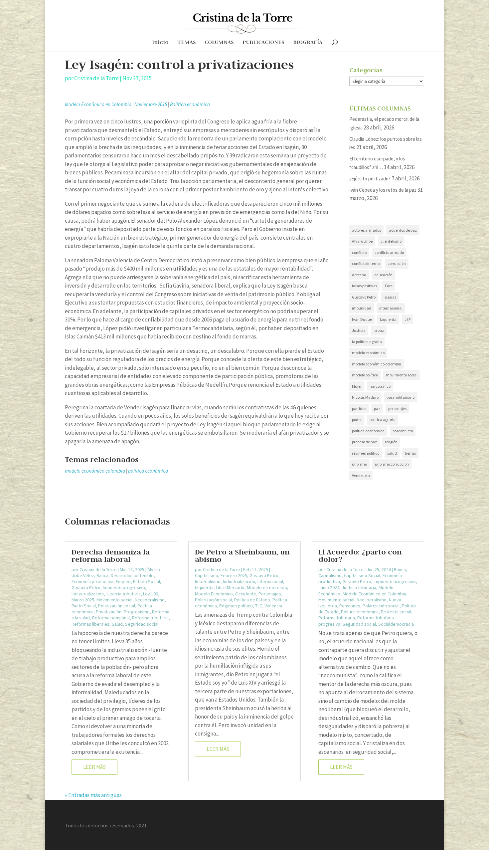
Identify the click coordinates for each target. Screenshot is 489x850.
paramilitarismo (400, 397)
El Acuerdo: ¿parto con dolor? (360, 555)
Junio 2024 (328, 587)
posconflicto (403, 430)
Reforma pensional (111, 618)
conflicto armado (389, 252)
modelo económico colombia (95, 471)
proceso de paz (364, 441)
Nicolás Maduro (365, 397)
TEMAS (186, 43)
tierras (410, 453)
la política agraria (367, 341)
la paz (379, 330)
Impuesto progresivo (124, 587)
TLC (258, 606)
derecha (359, 274)
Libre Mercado (230, 587)
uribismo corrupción (392, 464)
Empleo (123, 581)
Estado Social (146, 581)
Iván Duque (362, 319)
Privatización (108, 612)
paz (377, 408)
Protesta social (396, 612)
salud (392, 453)
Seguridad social (141, 624)
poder (357, 419)
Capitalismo (206, 575)
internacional (391, 308)
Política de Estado (252, 600)
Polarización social (116, 606)
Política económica (190, 104)
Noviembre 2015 (150, 104)
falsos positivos (364, 285)
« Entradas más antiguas (93, 795)
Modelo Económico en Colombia (98, 104)
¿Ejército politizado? (370, 178)
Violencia (273, 606)
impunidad (361, 308)
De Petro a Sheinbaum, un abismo (242, 555)
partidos (359, 408)
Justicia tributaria (123, 594)
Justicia (359, 330)
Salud (117, 624)
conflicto (359, 252)
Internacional (270, 581)
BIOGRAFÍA (307, 43)
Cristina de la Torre (96, 78)
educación (383, 274)
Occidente (245, 594)
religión (391, 441)
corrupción (397, 263)
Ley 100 (150, 594)
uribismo (359, 464)
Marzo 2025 (83, 600)
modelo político (365, 374)
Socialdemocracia (396, 624)
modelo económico (368, 352)
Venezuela (361, 475)
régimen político (365, 453)
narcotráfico (380, 386)
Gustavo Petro (364, 297)
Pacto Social (84, 606)
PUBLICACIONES (263, 43)
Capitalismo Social (362, 575)
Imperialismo (208, 581)
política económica (148, 471)
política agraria (383, 419)
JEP (407, 319)
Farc (389, 285)
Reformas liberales (90, 624)
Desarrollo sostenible (132, 575)
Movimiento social (114, 600)
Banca (102, 575)
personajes (397, 408)
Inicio (160, 43)
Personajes (269, 594)
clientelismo (391, 241)
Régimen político (236, 606)
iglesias (390, 297)
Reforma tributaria (150, 618)
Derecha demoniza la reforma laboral (111, 555)
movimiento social (401, 374)
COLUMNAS (219, 43)
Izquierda (388, 319)
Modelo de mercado (267, 587)
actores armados (366, 230)
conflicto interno (366, 263)
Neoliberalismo (150, 600)
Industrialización (88, 594)
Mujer (357, 386)
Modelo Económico (214, 594)
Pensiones (349, 606)
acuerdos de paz (403, 230)
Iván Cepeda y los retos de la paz (382, 190)
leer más (94, 766)
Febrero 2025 (234, 575)
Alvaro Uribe (362, 241)
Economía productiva (92, 581)
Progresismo (137, 612)
